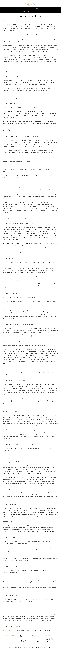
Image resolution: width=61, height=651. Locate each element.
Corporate (30, 8)
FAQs (24, 11)
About (30, 11)
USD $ (47, 641)
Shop (20, 636)
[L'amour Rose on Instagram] (50, 639)
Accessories (14, 8)
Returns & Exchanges (35, 637)
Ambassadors (40, 8)
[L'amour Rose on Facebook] (47, 639)
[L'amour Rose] (30, 5)
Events (22, 8)
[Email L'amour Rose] (52, 639)
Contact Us (22, 640)
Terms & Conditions (35, 640)
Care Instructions (52, 8)
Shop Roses (4, 8)
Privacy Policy (36, 641)
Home (20, 635)
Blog (36, 11)
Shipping (35, 635)
